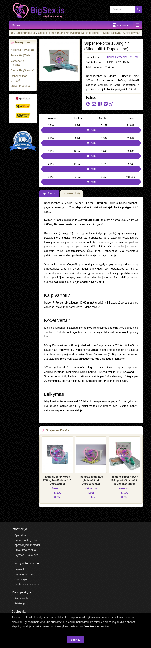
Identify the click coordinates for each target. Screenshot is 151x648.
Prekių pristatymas (25, 540)
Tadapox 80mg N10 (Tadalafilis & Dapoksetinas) (91, 480)
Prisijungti (20, 603)
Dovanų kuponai (24, 574)
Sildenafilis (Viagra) (22, 49)
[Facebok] (99, 104)
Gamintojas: (92, 57)
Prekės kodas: (93, 62)
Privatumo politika (25, 550)
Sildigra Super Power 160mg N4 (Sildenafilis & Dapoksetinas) (124, 480)
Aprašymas (49, 193)
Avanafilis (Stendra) (22, 70)
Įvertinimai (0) (71, 193)
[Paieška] (138, 9)
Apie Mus (20, 535)
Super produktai (25, 32)
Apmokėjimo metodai (27, 545)
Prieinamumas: (94, 67)
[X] (105, 104)
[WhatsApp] (110, 104)
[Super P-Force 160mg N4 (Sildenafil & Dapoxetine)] (59, 60)
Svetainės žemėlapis (26, 584)
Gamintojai (20, 579)
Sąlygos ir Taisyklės (26, 554)
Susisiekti (20, 569)
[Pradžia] (12, 32)
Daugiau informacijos (96, 626)
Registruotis (21, 598)
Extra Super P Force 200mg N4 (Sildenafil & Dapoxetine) (57, 480)
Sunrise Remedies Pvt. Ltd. (121, 56)
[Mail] (93, 104)
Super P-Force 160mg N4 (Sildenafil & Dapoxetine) (68, 32)
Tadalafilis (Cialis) (21, 55)
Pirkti (92, 130)
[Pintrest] (88, 104)
